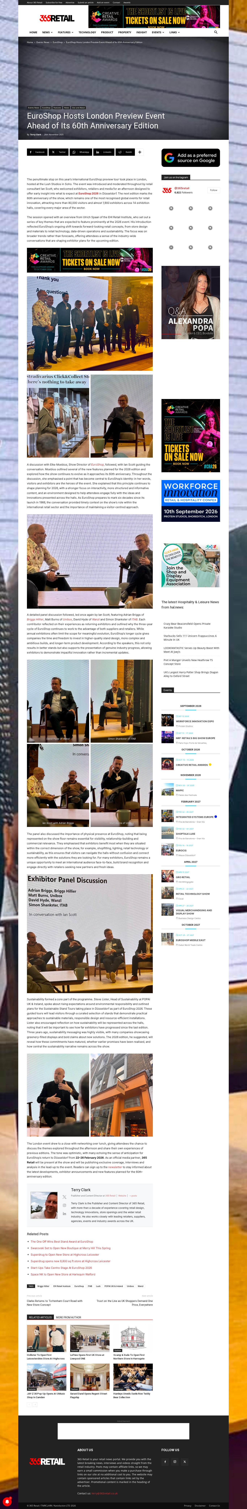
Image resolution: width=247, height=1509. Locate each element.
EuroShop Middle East (191, 940)
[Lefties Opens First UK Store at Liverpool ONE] (90, 1338)
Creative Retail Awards (192, 764)
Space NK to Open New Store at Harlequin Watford (63, 1274)
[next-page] (35, 1404)
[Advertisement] (90, 167)
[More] (140, 152)
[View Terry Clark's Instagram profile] (64, 1205)
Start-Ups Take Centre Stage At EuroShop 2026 (61, 1268)
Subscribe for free (54, 2)
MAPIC (180, 790)
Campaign (118, 1389)
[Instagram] (174, 1461)
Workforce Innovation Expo (195, 721)
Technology (87, 32)
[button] (215, 32)
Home (33, 32)
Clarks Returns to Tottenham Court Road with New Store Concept (54, 1302)
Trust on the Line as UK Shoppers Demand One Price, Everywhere (125, 1302)
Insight (141, 32)
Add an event (103, 2)
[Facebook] (165, 1462)
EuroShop (58, 42)
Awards (127, 2)
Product (107, 32)
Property (124, 32)
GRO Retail (183, 877)
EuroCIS (181, 850)
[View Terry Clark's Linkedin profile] (64, 1214)
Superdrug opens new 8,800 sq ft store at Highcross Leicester (70, 1261)
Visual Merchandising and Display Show (194, 912)
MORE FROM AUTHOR (68, 1317)
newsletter (115, 1167)
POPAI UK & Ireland (114, 1286)
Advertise (70, 2)
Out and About (78, 107)
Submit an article (85, 2)
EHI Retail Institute (62, 1286)
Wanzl (96, 619)
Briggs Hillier (35, 619)
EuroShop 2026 (88, 193)
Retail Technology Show (193, 893)
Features (64, 32)
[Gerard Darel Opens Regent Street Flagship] (90, 1377)
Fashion (31, 1350)
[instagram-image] (171, 208)
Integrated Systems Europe (195, 817)
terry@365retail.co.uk (105, 1493)
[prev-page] (29, 1404)
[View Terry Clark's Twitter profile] (64, 1197)
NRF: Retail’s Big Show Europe (195, 738)
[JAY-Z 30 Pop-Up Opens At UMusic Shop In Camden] (46, 1377)
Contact (116, 2)
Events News (43, 42)
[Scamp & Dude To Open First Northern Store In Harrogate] (133, 1338)
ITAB (135, 619)
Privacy (187, 1505)
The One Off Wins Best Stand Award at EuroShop (62, 1241)
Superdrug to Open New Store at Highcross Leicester (65, 1254)
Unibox (67, 619)
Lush (98, 1286)
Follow (213, 190)
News (46, 32)
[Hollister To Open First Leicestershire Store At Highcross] (46, 1338)
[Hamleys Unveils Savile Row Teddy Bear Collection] (133, 1377)
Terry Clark (35, 134)
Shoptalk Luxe (185, 833)
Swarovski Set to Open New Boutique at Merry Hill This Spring (70, 1248)
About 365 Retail (34, 2)
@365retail (181, 188)
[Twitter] (184, 1462)
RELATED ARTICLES (40, 1317)
